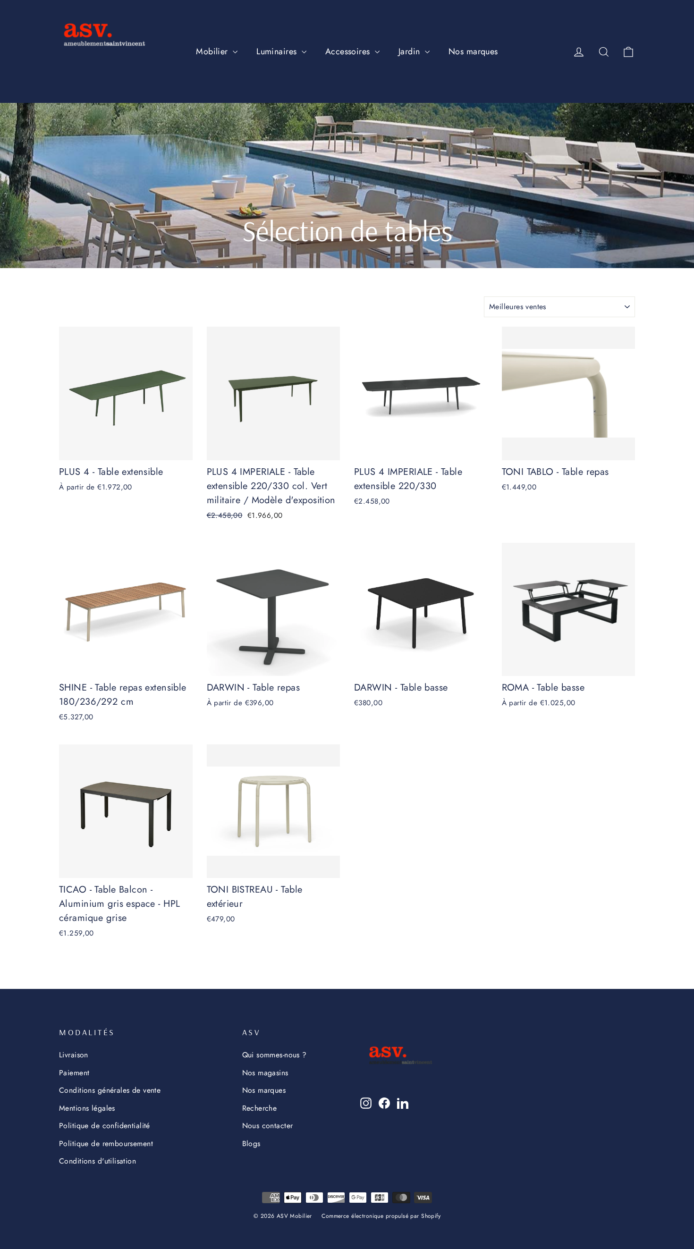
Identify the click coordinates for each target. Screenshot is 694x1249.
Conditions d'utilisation (97, 1161)
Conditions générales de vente (110, 1090)
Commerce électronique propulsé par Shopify (381, 1216)
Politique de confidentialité (104, 1125)
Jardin (410, 51)
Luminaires (277, 51)
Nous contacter (267, 1125)
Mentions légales (87, 1108)
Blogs (251, 1143)
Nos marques (473, 51)
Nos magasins (265, 1072)
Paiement (74, 1072)
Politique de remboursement (106, 1143)
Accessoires (348, 51)
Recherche (259, 1108)
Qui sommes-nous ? (274, 1054)
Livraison (73, 1054)
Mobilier (213, 51)
